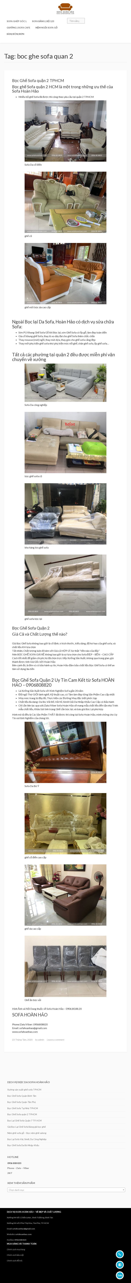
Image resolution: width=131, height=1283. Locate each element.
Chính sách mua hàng (16, 1249)
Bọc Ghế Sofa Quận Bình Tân (21, 1095)
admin (41, 1039)
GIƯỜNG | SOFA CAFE (18, 27)
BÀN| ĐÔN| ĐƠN (15, 34)
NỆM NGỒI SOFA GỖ (46, 27)
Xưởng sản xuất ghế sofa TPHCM (24, 1089)
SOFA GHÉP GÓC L (17, 21)
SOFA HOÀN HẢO (30, 1014)
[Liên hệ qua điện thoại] (120, 1254)
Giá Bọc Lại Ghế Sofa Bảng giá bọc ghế (26, 1126)
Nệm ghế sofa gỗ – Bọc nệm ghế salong (26, 1133)
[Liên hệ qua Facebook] (120, 1265)
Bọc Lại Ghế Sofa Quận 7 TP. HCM (24, 1120)
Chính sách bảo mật (15, 1255)
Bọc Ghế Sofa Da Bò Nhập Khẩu (23, 1145)
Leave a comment (55, 1039)
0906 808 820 (14, 1163)
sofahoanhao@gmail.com (23, 1228)
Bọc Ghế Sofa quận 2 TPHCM (38, 80)
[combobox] (66, 1190)
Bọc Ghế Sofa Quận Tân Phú (21, 1102)
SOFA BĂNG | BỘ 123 (43, 21)
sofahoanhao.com (23, 1234)
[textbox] (66, 1190)
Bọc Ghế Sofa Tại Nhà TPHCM (22, 1108)
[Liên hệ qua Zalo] (120, 1275)
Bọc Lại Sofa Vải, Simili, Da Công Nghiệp (26, 1139)
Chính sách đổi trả (14, 1260)
